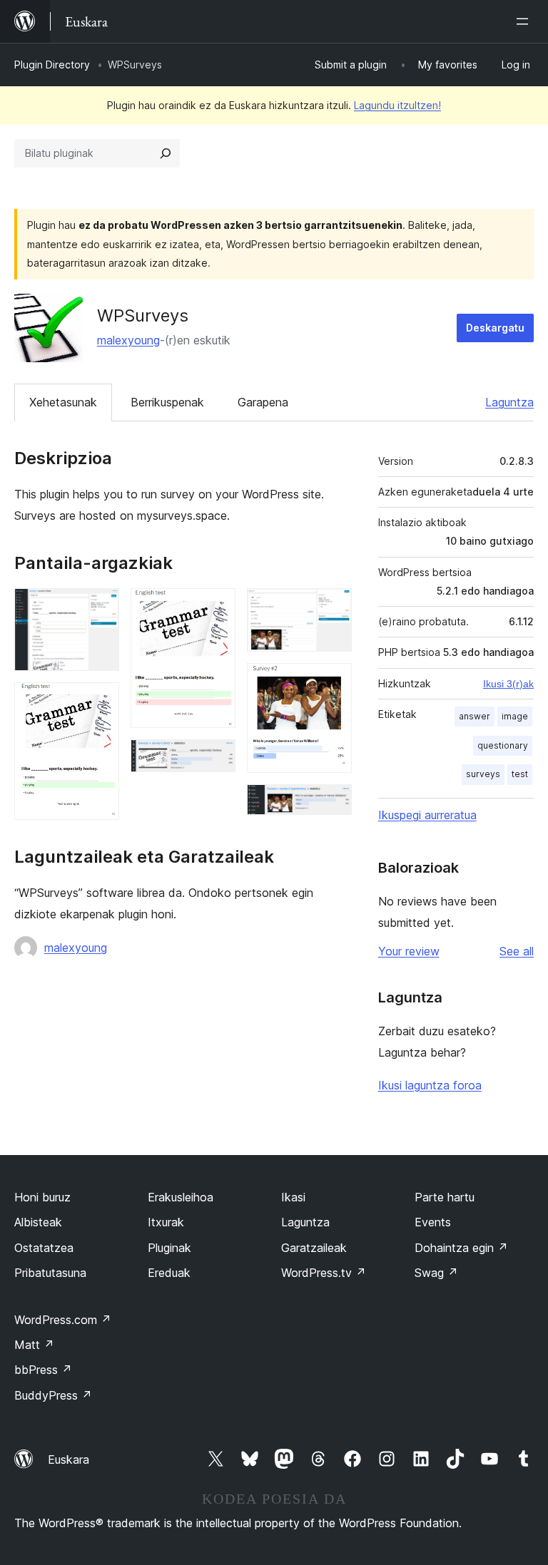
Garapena (263, 402)
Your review (409, 951)
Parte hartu (445, 1197)
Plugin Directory (52, 64)
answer (474, 716)
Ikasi (293, 1197)
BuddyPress (53, 1395)
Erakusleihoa (180, 1197)
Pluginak (169, 1248)
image (515, 716)
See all (516, 951)
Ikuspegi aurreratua (427, 815)
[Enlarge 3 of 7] (216, 607)
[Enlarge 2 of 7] (100, 701)
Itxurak (166, 1222)
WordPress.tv (323, 1273)
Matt (34, 1345)
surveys (483, 774)
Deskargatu (495, 328)
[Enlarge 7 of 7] (332, 803)
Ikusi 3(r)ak (508, 683)
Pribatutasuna (50, 1273)
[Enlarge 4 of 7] (216, 758)
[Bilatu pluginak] (165, 153)
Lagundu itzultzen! (397, 105)
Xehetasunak (63, 402)
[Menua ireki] (525, 21)
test (520, 774)
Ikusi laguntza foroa (430, 1085)
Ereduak (169, 1273)
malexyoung (128, 340)
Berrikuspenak (167, 402)
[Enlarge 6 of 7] (332, 682)
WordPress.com (62, 1320)
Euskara (68, 1459)
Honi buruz (42, 1197)
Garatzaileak (314, 1248)
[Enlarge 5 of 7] (332, 607)
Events (433, 1222)
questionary (502, 745)
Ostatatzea (43, 1248)
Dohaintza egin (461, 1248)
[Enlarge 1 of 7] (100, 607)
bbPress (43, 1370)
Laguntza (509, 402)
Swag (436, 1273)
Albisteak (38, 1222)
